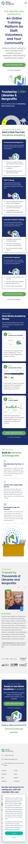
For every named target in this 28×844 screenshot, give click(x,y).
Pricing (16, 770)
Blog (3, 777)
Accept (14, 833)
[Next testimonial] (23, 587)
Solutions (4, 774)
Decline (14, 837)
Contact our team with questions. (14, 730)
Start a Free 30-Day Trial (14, 65)
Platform (4, 770)
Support (16, 777)
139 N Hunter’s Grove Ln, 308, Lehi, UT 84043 (14, 764)
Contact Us (17, 781)
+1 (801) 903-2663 (9, 755)
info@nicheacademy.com (10, 759)
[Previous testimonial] (18, 587)
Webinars (4, 781)
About (15, 774)
